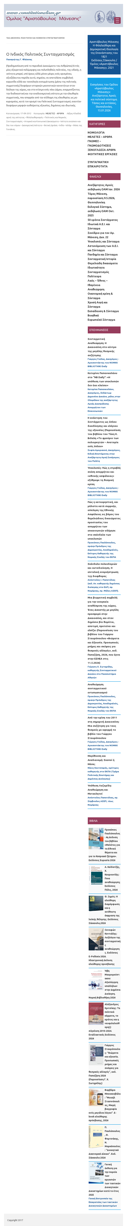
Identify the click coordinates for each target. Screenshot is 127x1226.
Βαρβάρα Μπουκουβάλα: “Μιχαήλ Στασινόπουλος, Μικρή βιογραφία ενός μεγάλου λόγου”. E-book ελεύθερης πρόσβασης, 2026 (105, 1105)
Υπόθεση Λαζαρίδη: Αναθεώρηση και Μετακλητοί (100, 789)
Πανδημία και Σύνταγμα (103, 254)
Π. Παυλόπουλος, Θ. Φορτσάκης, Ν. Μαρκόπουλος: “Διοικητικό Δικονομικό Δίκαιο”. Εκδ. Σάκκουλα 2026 (105, 1142)
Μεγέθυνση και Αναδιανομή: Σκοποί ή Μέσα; (101, 759)
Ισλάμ (68, 125)
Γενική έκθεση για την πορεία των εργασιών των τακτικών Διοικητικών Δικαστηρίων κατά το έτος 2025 (105, 1179)
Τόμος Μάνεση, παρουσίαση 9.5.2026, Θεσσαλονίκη (101, 198)
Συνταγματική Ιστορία (102, 258)
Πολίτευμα (94, 276)
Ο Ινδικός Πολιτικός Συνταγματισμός (40, 54)
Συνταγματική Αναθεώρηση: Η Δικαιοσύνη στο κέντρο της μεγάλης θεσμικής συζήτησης (102, 347)
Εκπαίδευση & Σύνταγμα (103, 311)
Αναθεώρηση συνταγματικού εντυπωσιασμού (97, 688)
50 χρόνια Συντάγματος (103, 219)
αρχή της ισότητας (15, 117)
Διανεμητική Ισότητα (32, 125)
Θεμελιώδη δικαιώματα (103, 263)
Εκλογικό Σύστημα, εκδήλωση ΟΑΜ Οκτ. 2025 (101, 211)
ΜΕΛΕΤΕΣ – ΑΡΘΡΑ (100, 136)
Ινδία (61, 125)
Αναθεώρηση (96, 289)
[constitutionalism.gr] (63, 26)
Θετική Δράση (50, 125)
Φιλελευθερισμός (34, 117)
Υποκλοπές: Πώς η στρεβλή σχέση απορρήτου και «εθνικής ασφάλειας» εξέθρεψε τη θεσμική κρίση (104, 476)
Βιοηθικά (93, 315)
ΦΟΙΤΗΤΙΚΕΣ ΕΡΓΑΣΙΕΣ (102, 154)
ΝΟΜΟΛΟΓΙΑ (96, 132)
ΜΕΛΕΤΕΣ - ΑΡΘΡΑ (55, 113)
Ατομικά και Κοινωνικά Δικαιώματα (41, 121)
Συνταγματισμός (98, 272)
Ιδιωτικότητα (96, 267)
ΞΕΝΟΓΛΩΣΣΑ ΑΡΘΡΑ (102, 149)
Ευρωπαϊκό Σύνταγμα (101, 319)
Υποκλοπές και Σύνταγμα (103, 241)
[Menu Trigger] (117, 20)
